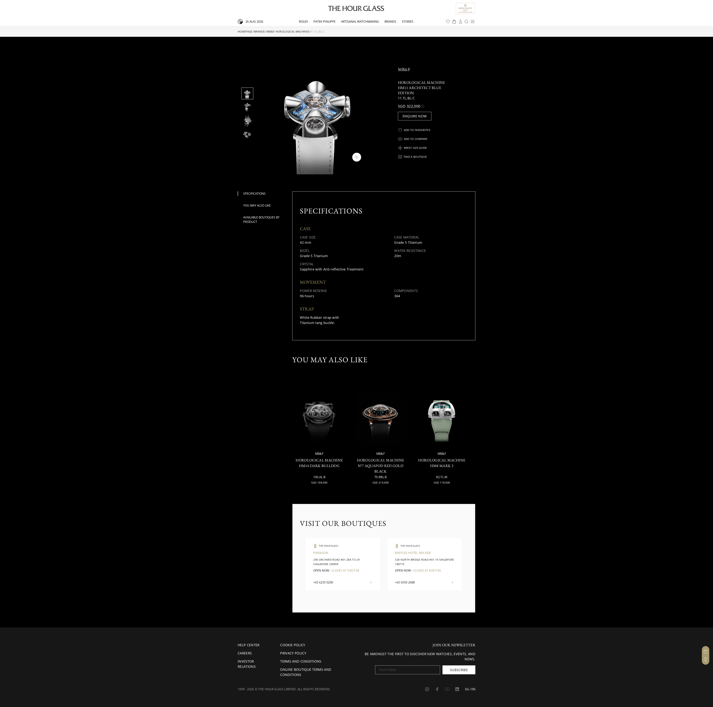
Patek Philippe (324, 22)
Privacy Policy (293, 653)
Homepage (245, 31)
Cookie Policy (292, 645)
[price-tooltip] (422, 106)
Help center (249, 645)
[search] (466, 21)
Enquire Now (415, 116)
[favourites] (448, 21)
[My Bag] (705, 651)
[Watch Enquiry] (705, 659)
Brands (390, 22)
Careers (245, 653)
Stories (407, 22)
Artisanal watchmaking (360, 22)
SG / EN (470, 689)
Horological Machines (292, 31)
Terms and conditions (300, 661)
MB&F (270, 31)
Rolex (303, 22)
